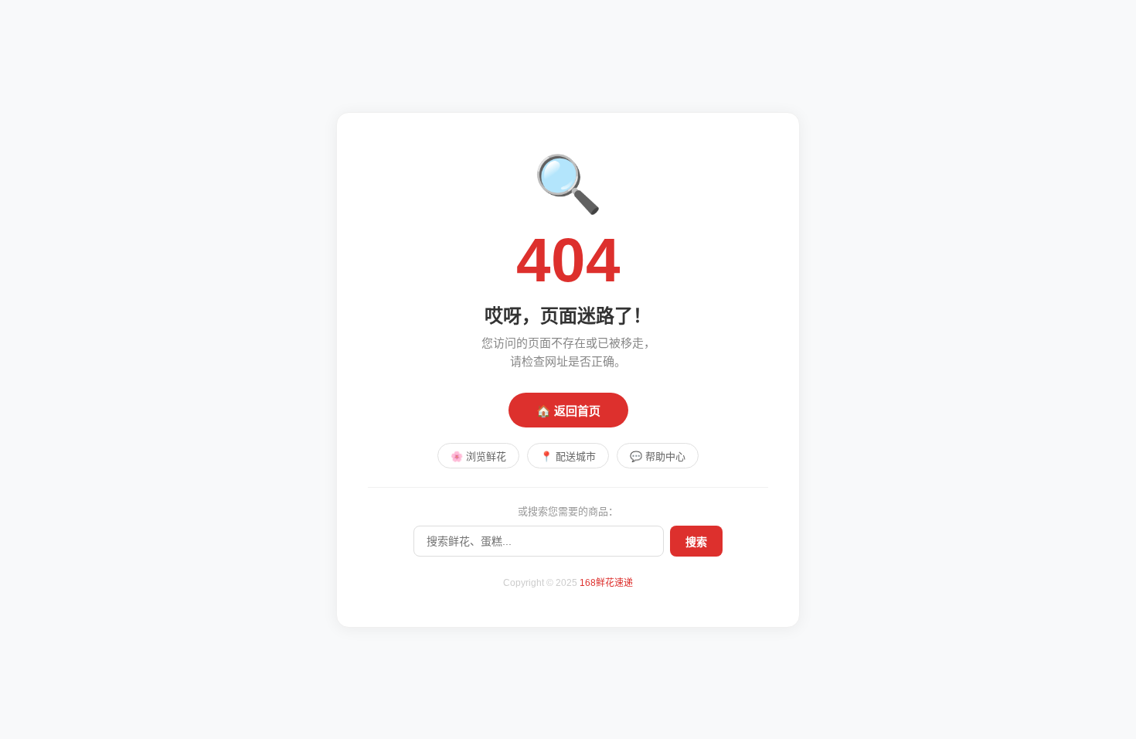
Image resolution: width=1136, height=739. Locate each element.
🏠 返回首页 (568, 410)
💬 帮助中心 (657, 456)
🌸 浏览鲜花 (478, 456)
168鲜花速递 (606, 582)
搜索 (696, 542)
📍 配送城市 (568, 456)
